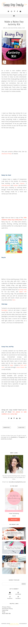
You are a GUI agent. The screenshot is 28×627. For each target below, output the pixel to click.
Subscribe (5, 610)
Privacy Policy (6, 607)
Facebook (14, 437)
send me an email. (6, 439)
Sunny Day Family (14, 623)
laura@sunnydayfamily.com (17, 482)
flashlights (4, 310)
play (23, 27)
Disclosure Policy (6, 153)
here (13, 300)
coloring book (5, 185)
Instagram (22, 437)
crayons (22, 183)
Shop (3, 612)
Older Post (21, 427)
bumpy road (23, 289)
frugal (20, 27)
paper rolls (23, 291)
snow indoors (20, 367)
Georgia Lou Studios (14, 624)
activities (14, 27)
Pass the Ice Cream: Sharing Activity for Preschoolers (14, 565)
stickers (15, 185)
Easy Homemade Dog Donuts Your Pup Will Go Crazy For (14, 534)
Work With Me (6, 613)
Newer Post (7, 427)
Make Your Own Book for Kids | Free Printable (14, 547)
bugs (11, 365)
